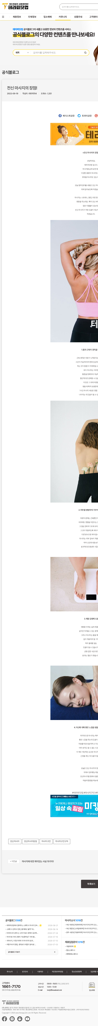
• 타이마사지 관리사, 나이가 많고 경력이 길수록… (21, 933)
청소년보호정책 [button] (77, 972)
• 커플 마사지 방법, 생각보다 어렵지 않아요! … (20, 944)
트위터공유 (86, 115)
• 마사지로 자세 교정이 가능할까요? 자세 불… (20, 937)
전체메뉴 (3, 17)
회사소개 (9, 972)
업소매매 (48, 16)
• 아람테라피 (69, 946)
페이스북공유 (68, 115)
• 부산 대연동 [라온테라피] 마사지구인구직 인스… (81, 925)
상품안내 (78, 16)
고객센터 (93, 16)
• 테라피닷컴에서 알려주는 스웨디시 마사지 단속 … (22, 925)
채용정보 (17, 16)
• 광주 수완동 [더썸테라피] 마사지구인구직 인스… (81, 932)
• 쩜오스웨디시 (70, 950)
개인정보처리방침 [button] (57, 972)
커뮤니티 (63, 16)
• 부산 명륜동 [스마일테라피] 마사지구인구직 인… (81, 929)
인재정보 (32, 16)
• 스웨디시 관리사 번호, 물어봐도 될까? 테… (20, 929)
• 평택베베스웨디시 (71, 954)
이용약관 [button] (40, 972)
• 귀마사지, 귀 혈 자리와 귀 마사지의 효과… (19, 941)
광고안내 (25, 972)
